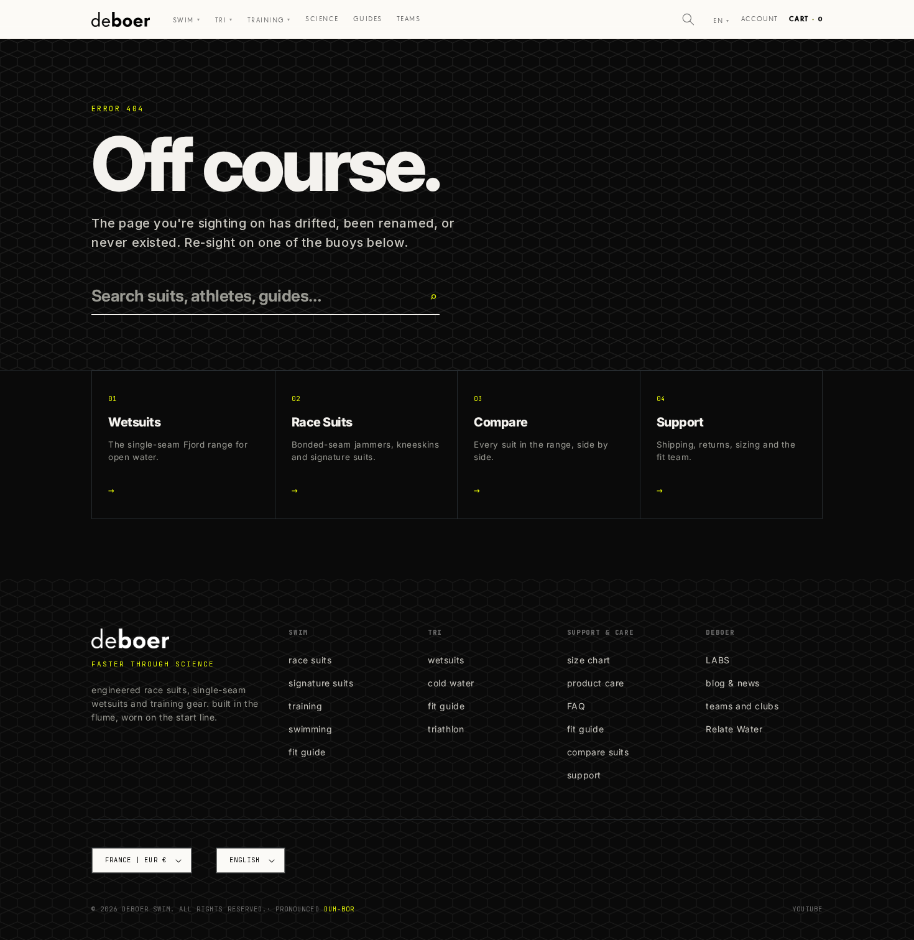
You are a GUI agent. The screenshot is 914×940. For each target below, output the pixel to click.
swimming (310, 729)
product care (595, 683)
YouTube (807, 909)
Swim (186, 20)
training (305, 706)
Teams (408, 19)
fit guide (307, 752)
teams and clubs (742, 706)
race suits (310, 660)
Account (759, 19)
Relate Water (734, 729)
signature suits (321, 683)
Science (321, 19)
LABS (717, 660)
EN (721, 20)
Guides (367, 19)
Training (269, 20)
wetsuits (446, 660)
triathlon (446, 729)
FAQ (576, 706)
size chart (589, 660)
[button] (688, 19)
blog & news (733, 683)
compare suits (598, 752)
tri (224, 20)
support (584, 775)
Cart (806, 19)
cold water (451, 683)
